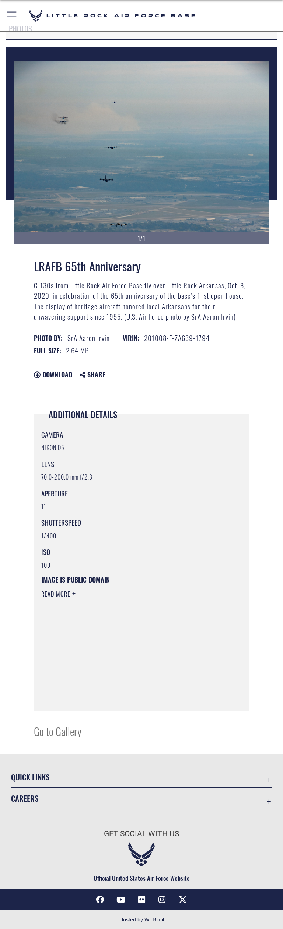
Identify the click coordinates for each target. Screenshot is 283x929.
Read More (56, 594)
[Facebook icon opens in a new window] (100, 899)
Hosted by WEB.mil (141, 919)
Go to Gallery (57, 731)
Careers (24, 798)
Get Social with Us (141, 833)
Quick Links (30, 777)
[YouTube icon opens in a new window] (120, 899)
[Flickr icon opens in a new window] (141, 899)
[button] (12, 15)
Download (56, 374)
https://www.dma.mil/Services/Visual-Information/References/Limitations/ (127, 651)
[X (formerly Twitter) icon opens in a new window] (182, 899)
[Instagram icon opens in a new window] (162, 899)
